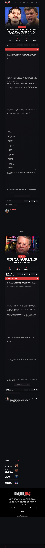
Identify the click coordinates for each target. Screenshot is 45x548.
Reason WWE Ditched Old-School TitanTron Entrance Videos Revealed (8, 477)
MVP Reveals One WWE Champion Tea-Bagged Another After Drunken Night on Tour (9, 472)
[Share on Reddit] (34, 201)
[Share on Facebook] (25, 201)
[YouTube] (29, 45)
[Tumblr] (24, 507)
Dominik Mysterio (9, 204)
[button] (39, 2)
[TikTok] (33, 507)
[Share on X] (27, 201)
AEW (24, 2)
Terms (22, 511)
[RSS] (36, 507)
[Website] (32, 398)
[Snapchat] (34, 45)
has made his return (19, 314)
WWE (19, 2)
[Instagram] (32, 45)
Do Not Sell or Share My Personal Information (22, 516)
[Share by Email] (37, 201)
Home (14, 2)
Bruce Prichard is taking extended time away (23, 282)
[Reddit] (37, 45)
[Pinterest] (27, 45)
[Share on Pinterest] (32, 201)
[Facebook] (18, 45)
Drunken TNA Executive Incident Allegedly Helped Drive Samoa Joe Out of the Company (9, 466)
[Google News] (22, 45)
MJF (15, 204)
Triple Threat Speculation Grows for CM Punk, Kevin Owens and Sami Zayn (9, 483)
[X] (20, 45)
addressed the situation (32, 306)
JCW (36, 2)
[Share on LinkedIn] (29, 201)
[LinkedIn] (25, 45)
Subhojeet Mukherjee (16, 35)
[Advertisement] (13, 122)
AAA (32, 2)
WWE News (21, 27)
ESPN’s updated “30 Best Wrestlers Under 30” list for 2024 (25, 54)
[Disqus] (22, 435)
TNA (28, 2)
